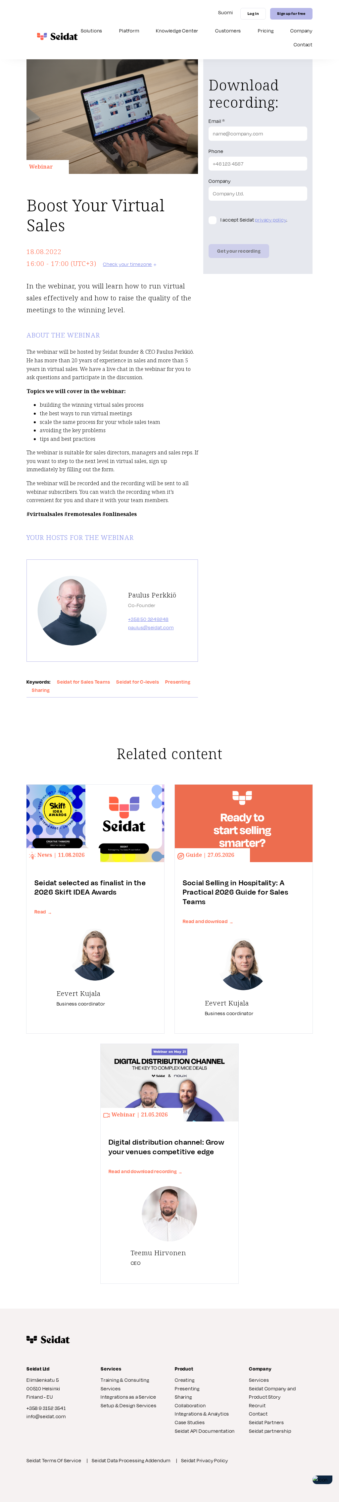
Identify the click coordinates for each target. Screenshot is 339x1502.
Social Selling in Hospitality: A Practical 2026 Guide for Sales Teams (235, 892)
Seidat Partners (266, 1422)
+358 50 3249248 (148, 619)
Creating (184, 1380)
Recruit (257, 1405)
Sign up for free (291, 13)
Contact (303, 44)
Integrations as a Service (128, 1397)
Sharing (183, 1397)
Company (301, 30)
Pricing (266, 30)
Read (43, 911)
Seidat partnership (270, 1431)
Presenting (187, 1388)
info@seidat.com (46, 1416)
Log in (253, 13)
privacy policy (270, 220)
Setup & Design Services (128, 1405)
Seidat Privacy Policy (204, 1460)
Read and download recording (146, 1171)
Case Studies (190, 1422)
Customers (228, 30)
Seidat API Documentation (205, 1431)
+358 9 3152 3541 (46, 1408)
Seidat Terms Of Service (53, 1460)
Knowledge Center (177, 30)
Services (259, 1380)
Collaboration (190, 1405)
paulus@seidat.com (151, 627)
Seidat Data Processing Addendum (131, 1460)
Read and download (208, 921)
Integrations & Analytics (202, 1414)
